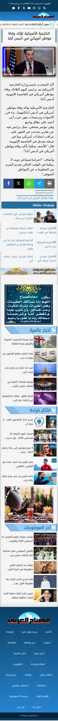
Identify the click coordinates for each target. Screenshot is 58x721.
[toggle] (5, 16)
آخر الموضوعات (37, 527)
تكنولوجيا (18, 664)
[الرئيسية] (13, 8)
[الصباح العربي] (43, 16)
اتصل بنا (37, 707)
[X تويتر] (23, 8)
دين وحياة (11, 675)
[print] (49, 184)
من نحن (20, 707)
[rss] (44, 8)
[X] (19, 184)
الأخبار (48, 632)
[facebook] (8, 184)
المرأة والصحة (38, 664)
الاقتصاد (11, 643)
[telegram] (39, 184)
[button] (4, 305)
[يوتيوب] (29, 8)
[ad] (29, 323)
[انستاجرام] (34, 8)
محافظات (41, 685)
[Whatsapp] (39, 8)
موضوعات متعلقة (43, 205)
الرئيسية (48, 24)
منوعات (28, 675)
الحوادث (47, 643)
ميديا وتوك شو (29, 632)
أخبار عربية (39, 653)
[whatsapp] (29, 184)
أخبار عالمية (35, 24)
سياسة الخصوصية (19, 696)
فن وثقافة (29, 643)
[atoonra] (29, 271)
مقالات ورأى (46, 675)
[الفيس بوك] (18, 8)
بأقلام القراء (42, 696)
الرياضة (10, 632)
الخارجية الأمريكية (44, 192)
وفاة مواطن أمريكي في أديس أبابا (35, 198)
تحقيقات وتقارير (20, 685)
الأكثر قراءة (40, 410)
